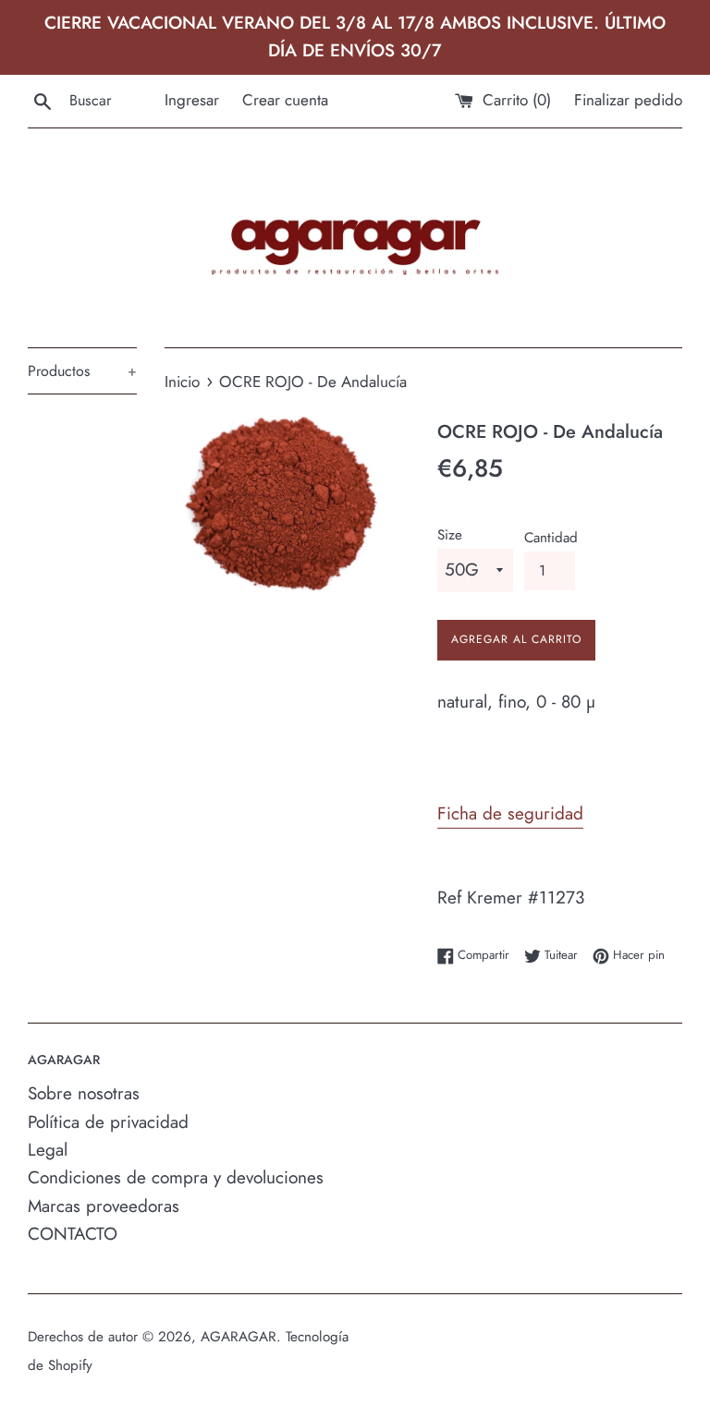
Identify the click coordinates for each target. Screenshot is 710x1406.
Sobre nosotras (84, 1093)
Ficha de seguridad (510, 813)
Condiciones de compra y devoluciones (176, 1177)
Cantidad (551, 537)
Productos (82, 371)
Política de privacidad (108, 1121)
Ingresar (192, 100)
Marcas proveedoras (103, 1206)
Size (449, 535)
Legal (47, 1149)
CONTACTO (72, 1233)
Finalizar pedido (628, 100)
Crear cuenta (285, 100)
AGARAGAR (238, 1337)
